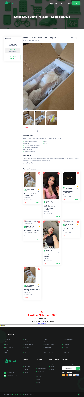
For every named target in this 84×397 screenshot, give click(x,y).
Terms (26, 372)
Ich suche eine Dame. (69, 228)
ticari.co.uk (39, 385)
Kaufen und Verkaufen (39, 365)
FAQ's (51, 364)
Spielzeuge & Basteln (49, 344)
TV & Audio (66, 344)
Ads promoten (40, 371)
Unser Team (27, 366)
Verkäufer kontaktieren (13, 57)
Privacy (26, 375)
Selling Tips (53, 366)
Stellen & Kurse (47, 350)
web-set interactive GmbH (18, 394)
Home (51, 3)
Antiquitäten (8, 339)
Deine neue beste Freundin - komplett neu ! (32, 194)
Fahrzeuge (7, 352)
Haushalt (26, 347)
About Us (26, 364)
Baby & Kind (8, 342)
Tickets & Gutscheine (68, 339)
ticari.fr (39, 382)
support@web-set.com (12, 375)
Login (62, 3)
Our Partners (40, 374)
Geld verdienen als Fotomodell (68, 192)
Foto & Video (27, 342)
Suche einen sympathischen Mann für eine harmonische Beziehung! (51, 207)
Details (37, 202)
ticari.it (38, 379)
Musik (45, 339)
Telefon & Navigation (49, 352)
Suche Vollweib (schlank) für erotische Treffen (31, 231)
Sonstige (65, 347)
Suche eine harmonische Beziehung (51, 255)
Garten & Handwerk (28, 344)
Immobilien (27, 350)
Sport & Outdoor (48, 347)
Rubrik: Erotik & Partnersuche (30, 190)
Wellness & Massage (68, 352)
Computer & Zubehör (10, 350)
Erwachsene (66, 350)
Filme (25, 339)
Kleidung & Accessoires (30, 352)
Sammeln (46, 342)
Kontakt (26, 369)
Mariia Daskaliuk (13, 44)
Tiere (64, 342)
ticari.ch (39, 376)
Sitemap (52, 369)
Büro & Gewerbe (9, 347)
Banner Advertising (41, 368)
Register (57, 3)
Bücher (6, 344)
